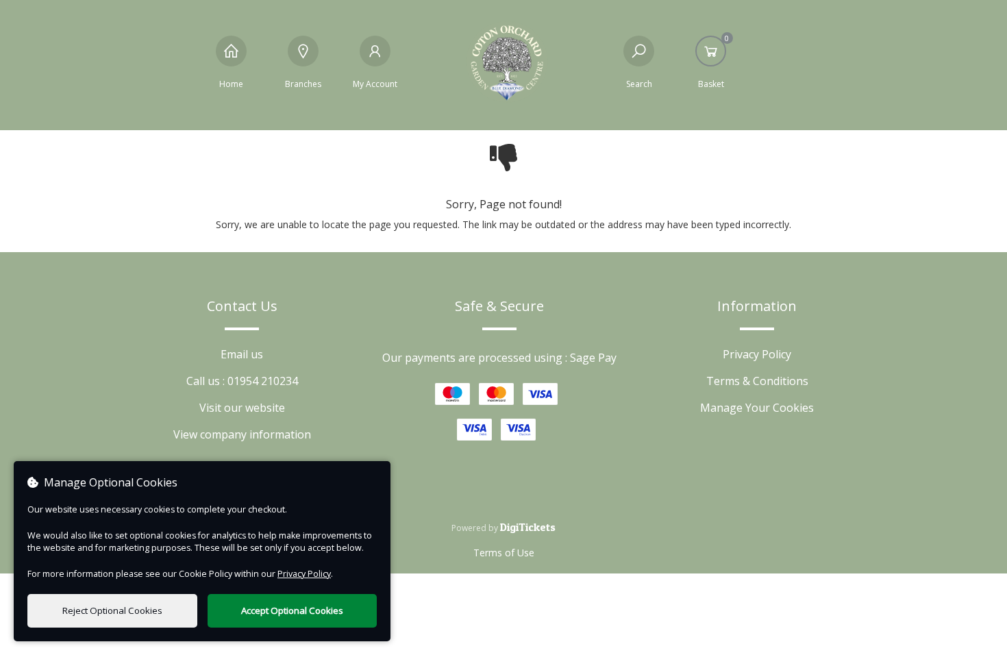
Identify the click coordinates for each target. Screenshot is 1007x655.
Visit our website (242, 407)
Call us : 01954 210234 (242, 380)
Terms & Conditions (757, 380)
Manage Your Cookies (757, 407)
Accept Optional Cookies (292, 610)
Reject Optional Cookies (112, 610)
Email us (242, 354)
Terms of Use (503, 552)
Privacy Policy (757, 354)
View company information (242, 434)
